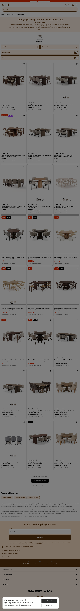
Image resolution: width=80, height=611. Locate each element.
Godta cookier (49, 601)
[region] (30, 603)
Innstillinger (49, 605)
